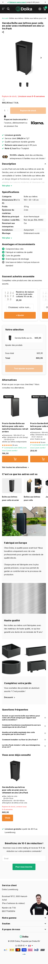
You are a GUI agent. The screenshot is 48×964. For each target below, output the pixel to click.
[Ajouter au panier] (15, 459)
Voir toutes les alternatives (14, 467)
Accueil (5, 18)
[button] (3, 2)
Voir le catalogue (3, 9)
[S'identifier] (39, 9)
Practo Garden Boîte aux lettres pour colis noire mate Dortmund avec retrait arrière (15, 427)
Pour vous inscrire (24, 867)
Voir (6, 186)
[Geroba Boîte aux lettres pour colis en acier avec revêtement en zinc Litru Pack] (15, 771)
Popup (4, 100)
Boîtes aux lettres (16, 18)
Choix (7, 818)
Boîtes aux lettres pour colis (36, 18)
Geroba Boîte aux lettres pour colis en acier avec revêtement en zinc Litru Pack (15, 790)
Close (24, 918)
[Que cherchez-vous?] (8, 9)
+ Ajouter (20, 315)
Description (9, 163)
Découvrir (9, 697)
